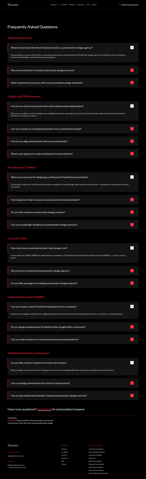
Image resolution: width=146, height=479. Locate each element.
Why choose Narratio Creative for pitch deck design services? (42, 70)
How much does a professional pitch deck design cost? (39, 248)
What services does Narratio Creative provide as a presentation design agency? (52, 47)
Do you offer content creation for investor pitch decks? (39, 362)
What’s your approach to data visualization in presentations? (42, 153)
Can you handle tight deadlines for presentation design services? (44, 224)
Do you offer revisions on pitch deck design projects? (38, 212)
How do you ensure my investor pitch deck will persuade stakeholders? (47, 106)
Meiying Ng (12, 420)
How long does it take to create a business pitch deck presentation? (45, 199)
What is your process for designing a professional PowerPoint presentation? (49, 177)
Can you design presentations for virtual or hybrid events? (40, 383)
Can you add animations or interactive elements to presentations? (45, 339)
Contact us (44, 409)
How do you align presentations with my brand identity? (39, 141)
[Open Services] (57, 4)
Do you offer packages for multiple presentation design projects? (44, 283)
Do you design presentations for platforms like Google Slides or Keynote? (48, 326)
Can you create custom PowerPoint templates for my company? (43, 306)
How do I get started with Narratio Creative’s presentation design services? (49, 395)
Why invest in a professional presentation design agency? (40, 270)
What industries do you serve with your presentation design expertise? (47, 82)
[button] (73, 47)
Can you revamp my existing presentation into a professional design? (46, 128)
